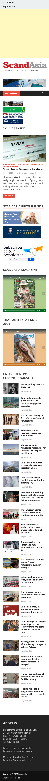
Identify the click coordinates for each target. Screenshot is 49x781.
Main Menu (12, 93)
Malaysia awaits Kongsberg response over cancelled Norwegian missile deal (33, 449)
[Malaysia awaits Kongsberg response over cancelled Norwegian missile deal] (11, 445)
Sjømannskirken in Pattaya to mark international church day (31, 546)
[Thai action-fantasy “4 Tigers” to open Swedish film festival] (11, 415)
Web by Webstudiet (11, 778)
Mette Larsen (22, 173)
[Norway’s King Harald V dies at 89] (11, 384)
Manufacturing (37, 164)
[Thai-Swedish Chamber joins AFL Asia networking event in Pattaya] (11, 559)
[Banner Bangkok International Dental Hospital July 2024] (22, 223)
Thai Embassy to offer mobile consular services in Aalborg (33, 595)
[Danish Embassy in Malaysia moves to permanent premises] (11, 607)
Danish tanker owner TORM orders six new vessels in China (31, 465)
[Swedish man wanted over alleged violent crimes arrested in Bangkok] (11, 656)
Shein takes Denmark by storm (23, 169)
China (19, 164)
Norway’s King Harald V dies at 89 (32, 385)
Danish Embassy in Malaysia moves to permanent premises (31, 609)
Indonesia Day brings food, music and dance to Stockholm (32, 580)
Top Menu (10, 2)
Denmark (26, 164)
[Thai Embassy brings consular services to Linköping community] (11, 510)
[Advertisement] (24, 33)
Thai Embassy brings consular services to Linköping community (32, 512)
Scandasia (22, 774)
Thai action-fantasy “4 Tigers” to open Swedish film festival (32, 418)
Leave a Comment (35, 173)
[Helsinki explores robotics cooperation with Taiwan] (11, 430)
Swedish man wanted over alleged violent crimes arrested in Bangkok (31, 660)
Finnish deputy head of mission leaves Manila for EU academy (32, 677)
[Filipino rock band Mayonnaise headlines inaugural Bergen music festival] (11, 689)
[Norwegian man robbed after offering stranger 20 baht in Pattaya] (11, 642)
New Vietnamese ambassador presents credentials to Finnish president (32, 528)
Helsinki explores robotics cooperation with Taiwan (31, 433)
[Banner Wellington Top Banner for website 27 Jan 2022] (13, 105)
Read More (8, 195)
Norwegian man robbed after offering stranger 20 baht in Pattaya (33, 644)
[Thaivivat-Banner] (14, 111)
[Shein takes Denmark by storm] (24, 148)
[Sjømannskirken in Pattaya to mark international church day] (11, 542)
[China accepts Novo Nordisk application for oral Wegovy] (11, 477)
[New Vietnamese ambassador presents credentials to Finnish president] (11, 524)
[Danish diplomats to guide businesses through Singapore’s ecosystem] (11, 398)
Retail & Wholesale (10, 166)
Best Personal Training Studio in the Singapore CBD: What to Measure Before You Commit (32, 496)
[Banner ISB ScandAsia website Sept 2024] (24, 86)
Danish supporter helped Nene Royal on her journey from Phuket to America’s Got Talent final (33, 626)
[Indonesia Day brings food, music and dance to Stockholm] (11, 577)
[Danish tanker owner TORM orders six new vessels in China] (11, 463)
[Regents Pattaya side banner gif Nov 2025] (22, 237)
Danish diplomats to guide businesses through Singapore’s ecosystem (31, 402)
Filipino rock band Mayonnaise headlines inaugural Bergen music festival (33, 692)
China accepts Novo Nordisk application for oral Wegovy (32, 480)
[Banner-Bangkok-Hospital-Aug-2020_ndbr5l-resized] (13, 117)
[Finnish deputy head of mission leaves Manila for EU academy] (11, 674)
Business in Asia (9, 164)
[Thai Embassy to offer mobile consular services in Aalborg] (11, 592)
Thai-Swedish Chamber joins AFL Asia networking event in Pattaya (32, 563)
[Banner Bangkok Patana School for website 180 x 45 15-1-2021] (13, 122)
